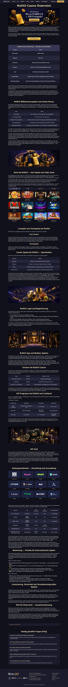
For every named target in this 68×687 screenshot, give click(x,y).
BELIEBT (13, 188)
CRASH (39, 188)
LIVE (27, 188)
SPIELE (52, 188)
